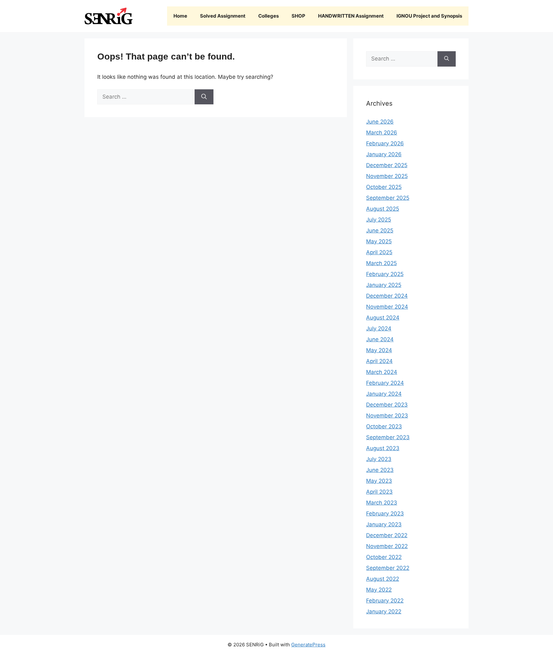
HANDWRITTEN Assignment (351, 16)
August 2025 (382, 209)
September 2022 (387, 568)
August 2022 (382, 579)
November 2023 (387, 415)
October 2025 (384, 187)
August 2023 (382, 448)
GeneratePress (308, 645)
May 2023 (379, 481)
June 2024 (380, 339)
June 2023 (380, 470)
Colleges (268, 16)
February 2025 (385, 274)
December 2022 (386, 535)
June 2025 (379, 230)
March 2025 (381, 263)
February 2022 (385, 600)
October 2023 (384, 426)
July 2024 (378, 328)
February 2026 (385, 143)
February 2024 (385, 383)
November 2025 (387, 176)
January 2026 (384, 154)
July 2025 (378, 219)
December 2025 (386, 165)
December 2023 (387, 404)
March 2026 (381, 132)
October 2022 (384, 557)
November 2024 (387, 306)
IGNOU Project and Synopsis (429, 16)
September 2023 (388, 437)
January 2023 (384, 524)
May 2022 (379, 589)
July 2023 (378, 459)
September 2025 (387, 198)
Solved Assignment (222, 16)
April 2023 (379, 492)
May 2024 (379, 350)
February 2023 (385, 513)
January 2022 (383, 611)
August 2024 (382, 317)
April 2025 (379, 252)
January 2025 (383, 285)
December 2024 (387, 296)
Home (180, 16)
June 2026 (380, 121)
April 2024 (379, 361)
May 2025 (379, 241)
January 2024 (384, 394)
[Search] (204, 97)
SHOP (298, 16)
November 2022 (387, 546)
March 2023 (381, 502)
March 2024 (381, 372)
